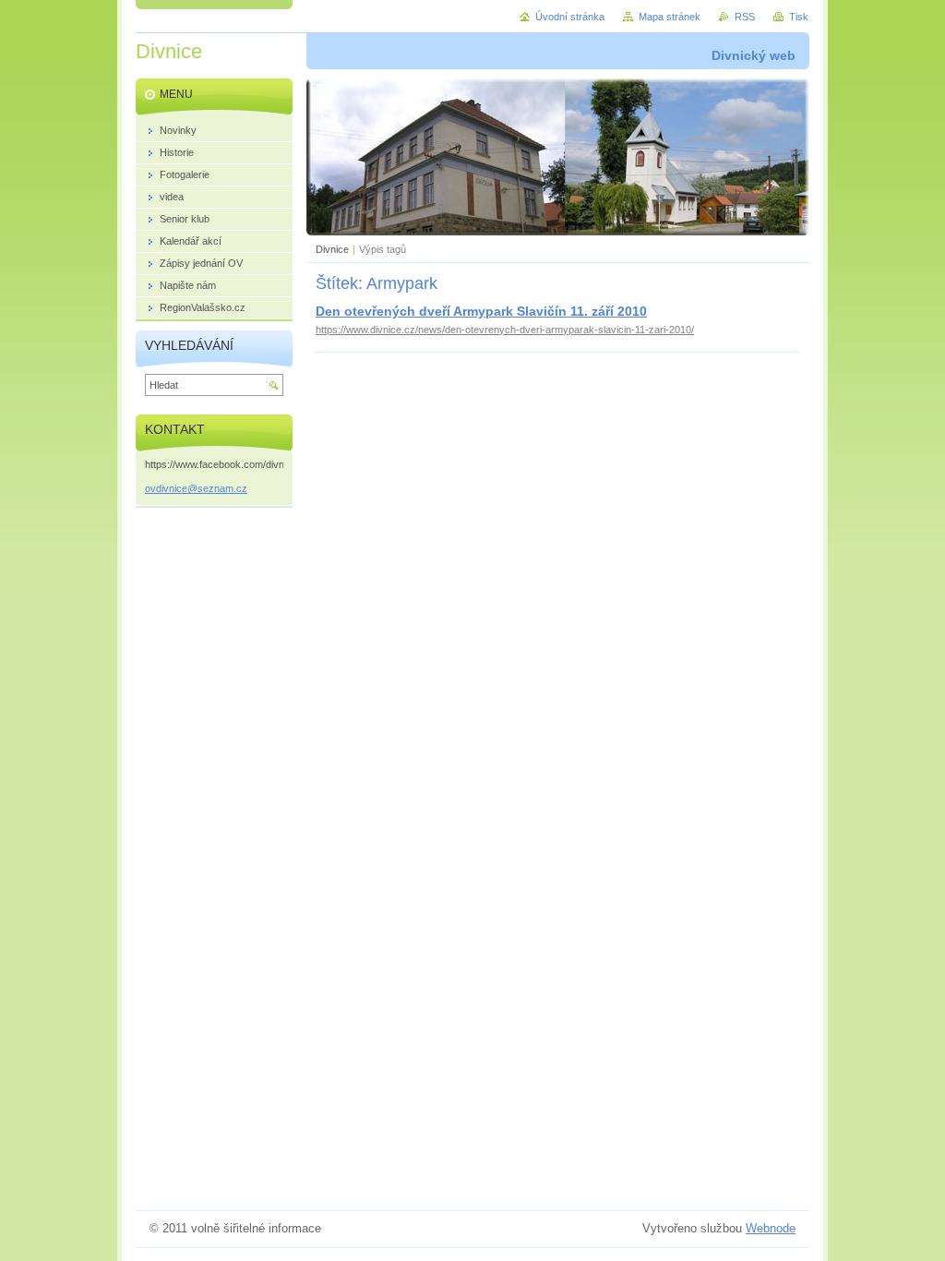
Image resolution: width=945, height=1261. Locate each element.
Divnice (332, 249)
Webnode (770, 1228)
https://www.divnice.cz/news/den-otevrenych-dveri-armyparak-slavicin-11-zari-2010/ (505, 329)
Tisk (798, 16)
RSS (745, 16)
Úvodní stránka (569, 16)
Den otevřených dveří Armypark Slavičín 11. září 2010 (481, 311)
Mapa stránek (669, 16)
